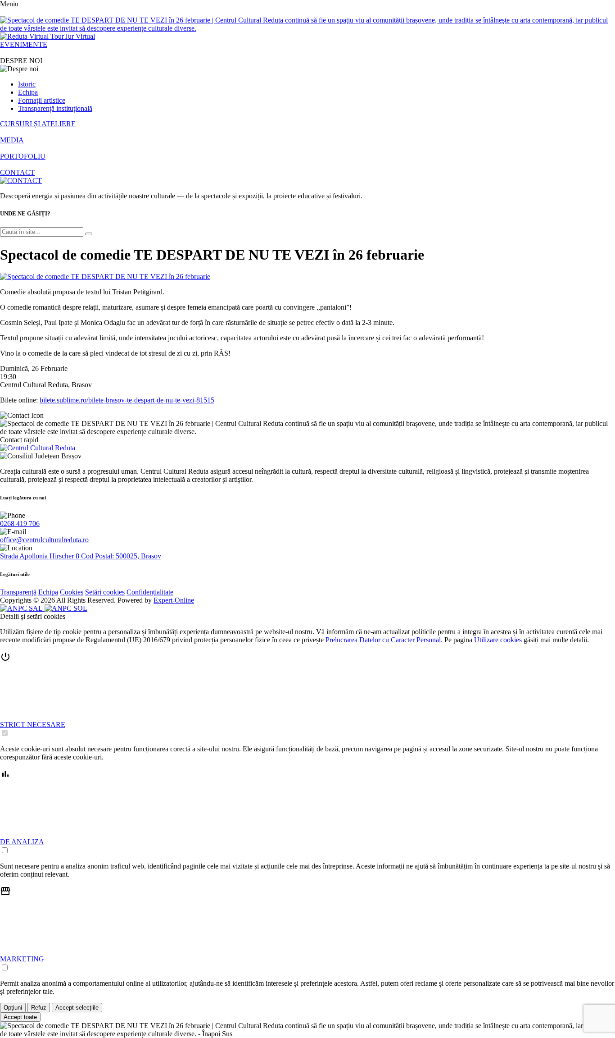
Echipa (28, 92)
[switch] (5, 733)
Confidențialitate (150, 592)
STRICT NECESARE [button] (32, 724)
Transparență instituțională (55, 108)
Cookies (71, 592)
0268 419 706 (20, 523)
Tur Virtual (79, 36)
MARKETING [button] (22, 959)
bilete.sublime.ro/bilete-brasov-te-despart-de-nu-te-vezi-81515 (127, 400)
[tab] (307, 694)
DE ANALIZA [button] (22, 842)
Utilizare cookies (498, 640)
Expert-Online (174, 600)
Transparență (18, 592)
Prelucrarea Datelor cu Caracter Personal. (384, 640)
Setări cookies (105, 592)
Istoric (27, 84)
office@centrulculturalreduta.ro (44, 540)
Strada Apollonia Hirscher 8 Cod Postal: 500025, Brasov (80, 556)
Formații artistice (41, 100)
